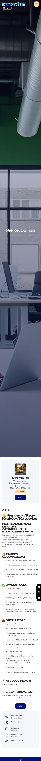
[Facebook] (38, 587)
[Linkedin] (38, 598)
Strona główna (13, 235)
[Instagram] (38, 592)
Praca (21, 235)
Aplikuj (20, 497)
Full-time (20, 492)
